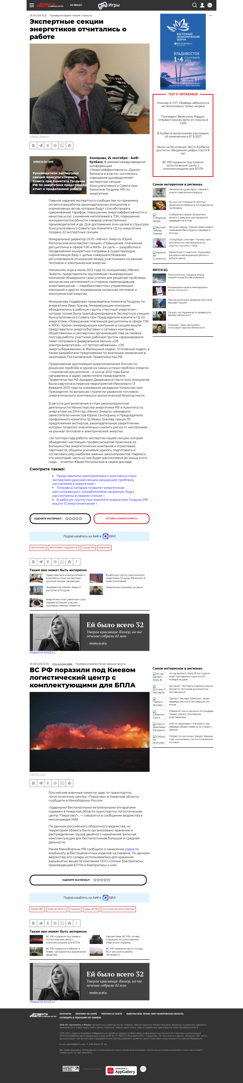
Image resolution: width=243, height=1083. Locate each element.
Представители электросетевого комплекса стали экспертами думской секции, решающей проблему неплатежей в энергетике (94, 480)
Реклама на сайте (86, 1014)
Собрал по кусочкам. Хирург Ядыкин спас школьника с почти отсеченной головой (191, 739)
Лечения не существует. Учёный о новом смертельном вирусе (189, 191)
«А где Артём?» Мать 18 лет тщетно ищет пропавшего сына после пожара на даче (189, 676)
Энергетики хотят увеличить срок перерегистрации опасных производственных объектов (66, 602)
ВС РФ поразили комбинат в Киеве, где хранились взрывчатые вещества (66, 951)
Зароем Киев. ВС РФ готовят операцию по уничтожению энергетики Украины (123, 939)
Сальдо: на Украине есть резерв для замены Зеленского (189, 313)
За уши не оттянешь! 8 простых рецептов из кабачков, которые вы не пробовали (191, 204)
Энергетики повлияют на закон (124, 587)
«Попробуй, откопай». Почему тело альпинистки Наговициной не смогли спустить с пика (190, 242)
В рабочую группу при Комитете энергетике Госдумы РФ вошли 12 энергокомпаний (126, 578)
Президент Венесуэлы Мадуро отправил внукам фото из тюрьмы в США (183, 120)
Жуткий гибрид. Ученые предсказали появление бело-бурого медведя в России (191, 230)
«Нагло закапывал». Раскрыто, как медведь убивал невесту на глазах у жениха (190, 726)
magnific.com (38, 774)
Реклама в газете (111, 1014)
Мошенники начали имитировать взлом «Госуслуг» (188, 288)
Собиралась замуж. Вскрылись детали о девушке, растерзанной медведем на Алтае (188, 217)
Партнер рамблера (92, 1069)
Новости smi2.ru (42, 652)
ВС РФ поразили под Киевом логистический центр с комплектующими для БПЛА (183, 165)
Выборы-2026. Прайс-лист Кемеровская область (155, 1014)
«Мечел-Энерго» (39, 136)
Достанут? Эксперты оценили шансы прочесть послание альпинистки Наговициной (191, 689)
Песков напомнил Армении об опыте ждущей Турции (190, 301)
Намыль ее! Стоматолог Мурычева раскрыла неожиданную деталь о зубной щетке (189, 255)
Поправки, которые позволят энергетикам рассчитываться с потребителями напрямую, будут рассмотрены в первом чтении (93, 492)
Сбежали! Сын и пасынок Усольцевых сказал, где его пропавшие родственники (191, 714)
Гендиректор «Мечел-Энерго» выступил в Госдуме (63, 589)
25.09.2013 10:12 (38, 15)
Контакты (65, 1014)
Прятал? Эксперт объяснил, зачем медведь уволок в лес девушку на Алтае (189, 701)
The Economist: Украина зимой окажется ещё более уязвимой (186, 276)
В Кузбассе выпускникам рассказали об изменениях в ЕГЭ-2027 (183, 135)
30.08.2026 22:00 (39, 663)
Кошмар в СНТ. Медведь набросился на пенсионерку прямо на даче (183, 104)
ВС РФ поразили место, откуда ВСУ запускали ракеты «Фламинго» (124, 951)
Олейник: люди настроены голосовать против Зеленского (186, 326)
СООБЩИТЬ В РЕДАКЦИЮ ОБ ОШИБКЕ (80, 1017)
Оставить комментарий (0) (121, 518)
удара (130, 849)
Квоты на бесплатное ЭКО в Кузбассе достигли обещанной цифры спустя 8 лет (183, 150)
